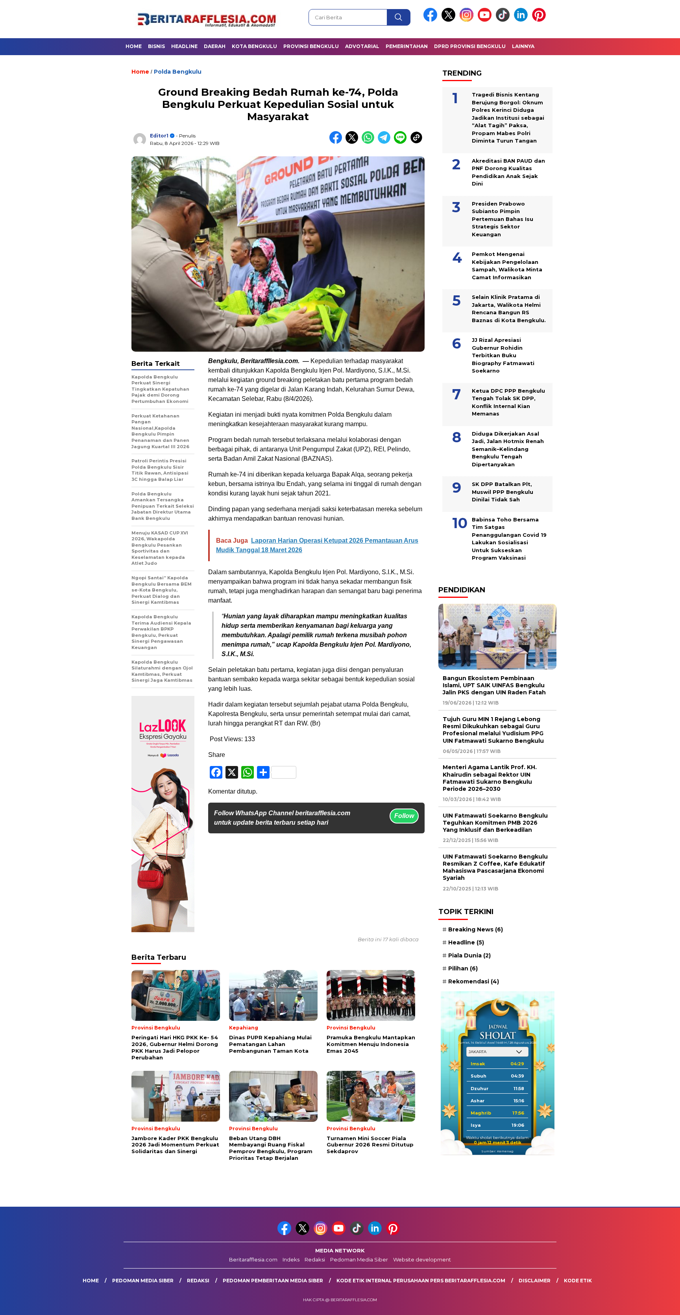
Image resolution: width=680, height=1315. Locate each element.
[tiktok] (504, 20)
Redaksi (315, 1259)
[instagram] (468, 20)
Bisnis (156, 46)
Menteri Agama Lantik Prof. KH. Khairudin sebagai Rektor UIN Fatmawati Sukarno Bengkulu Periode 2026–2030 (490, 778)
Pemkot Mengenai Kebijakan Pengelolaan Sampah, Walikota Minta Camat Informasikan (507, 265)
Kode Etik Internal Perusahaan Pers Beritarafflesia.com (420, 1280)
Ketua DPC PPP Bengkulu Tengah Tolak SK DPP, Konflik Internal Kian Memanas (508, 402)
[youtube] (486, 20)
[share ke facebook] (337, 142)
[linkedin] (522, 20)
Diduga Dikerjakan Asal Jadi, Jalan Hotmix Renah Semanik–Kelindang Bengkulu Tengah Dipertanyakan (508, 448)
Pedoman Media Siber (359, 1259)
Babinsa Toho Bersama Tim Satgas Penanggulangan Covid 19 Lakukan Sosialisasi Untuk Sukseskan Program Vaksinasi (509, 538)
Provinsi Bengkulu (311, 46)
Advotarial (362, 46)
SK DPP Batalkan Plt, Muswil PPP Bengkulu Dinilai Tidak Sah (502, 492)
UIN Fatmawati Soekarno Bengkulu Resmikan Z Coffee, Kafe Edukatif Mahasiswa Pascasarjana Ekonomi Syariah (495, 867)
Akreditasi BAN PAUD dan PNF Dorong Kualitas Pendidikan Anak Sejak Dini (508, 172)
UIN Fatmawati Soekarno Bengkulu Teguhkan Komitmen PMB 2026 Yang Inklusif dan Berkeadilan (495, 822)
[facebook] (431, 20)
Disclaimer (535, 1280)
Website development (422, 1259)
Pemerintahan (407, 46)
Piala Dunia (469, 955)
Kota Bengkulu (254, 46)
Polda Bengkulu (177, 71)
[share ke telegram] (386, 142)
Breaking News (475, 929)
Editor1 (159, 136)
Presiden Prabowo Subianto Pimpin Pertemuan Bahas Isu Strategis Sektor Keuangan (502, 218)
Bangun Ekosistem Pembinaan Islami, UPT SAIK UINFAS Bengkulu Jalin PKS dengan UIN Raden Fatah (494, 685)
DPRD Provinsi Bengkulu (470, 46)
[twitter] (450, 20)
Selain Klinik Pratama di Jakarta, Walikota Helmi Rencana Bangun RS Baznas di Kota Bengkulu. (509, 308)
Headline (184, 46)
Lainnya (523, 46)
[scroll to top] (653, 1303)
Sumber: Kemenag (497, 1151)
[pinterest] (540, 20)
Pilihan (463, 968)
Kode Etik (578, 1280)
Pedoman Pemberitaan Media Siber (273, 1280)
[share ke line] (402, 142)
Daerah (214, 46)
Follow (404, 815)
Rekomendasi (473, 981)
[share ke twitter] (354, 142)
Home (134, 46)
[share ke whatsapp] (370, 142)
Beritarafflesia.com (253, 1259)
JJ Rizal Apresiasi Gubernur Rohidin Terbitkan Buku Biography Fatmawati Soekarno (503, 355)
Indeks (291, 1259)
